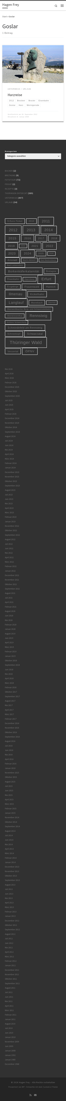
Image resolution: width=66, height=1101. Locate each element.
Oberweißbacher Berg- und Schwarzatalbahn (29, 309)
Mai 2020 (9, 620)
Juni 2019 (9, 638)
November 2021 (12, 579)
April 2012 (9, 952)
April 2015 (9, 799)
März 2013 (9, 907)
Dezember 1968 (12, 1064)
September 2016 (12, 736)
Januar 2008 (10, 1050)
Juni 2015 (9, 790)
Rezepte (9, 189)
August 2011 (10, 988)
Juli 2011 (9, 992)
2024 (27, 253)
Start (4, 16)
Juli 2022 (9, 544)
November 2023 (12, 476)
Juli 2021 (9, 597)
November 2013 (12, 871)
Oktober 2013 (11, 875)
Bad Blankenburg (48, 260)
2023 (12, 253)
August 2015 (10, 781)
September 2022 (12, 535)
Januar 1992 (10, 1055)
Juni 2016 (9, 750)
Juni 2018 (9, 669)
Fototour (10, 180)
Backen (9, 171)
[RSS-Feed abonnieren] (30, 1095)
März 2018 (9, 683)
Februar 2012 (10, 961)
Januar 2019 (10, 656)
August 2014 (10, 831)
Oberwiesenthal (14, 316)
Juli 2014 (9, 835)
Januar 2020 (10, 629)
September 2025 (12, 396)
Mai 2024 (9, 449)
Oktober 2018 (11, 660)
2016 (27, 238)
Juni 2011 (9, 997)
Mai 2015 (9, 795)
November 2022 (12, 526)
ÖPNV (29, 351)
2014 (48, 230)
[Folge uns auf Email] (35, 1095)
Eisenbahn (13, 279)
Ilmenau (15, 294)
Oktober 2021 (11, 584)
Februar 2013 (10, 911)
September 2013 (12, 880)
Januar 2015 (10, 813)
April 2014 (9, 849)
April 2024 (9, 454)
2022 (49, 246)
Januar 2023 (10, 521)
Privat (8, 184)
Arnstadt (12, 260)
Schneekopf (13, 334)
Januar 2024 (10, 467)
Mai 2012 (9, 947)
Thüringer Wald (26, 342)
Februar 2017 (10, 719)
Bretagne (10, 175)
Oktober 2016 (11, 732)
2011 (46, 221)
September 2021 (12, 588)
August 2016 (10, 741)
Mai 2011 (9, 1001)
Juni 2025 (9, 405)
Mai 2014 (9, 844)
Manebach (37, 303)
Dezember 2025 (12, 387)
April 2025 (9, 409)
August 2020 (10, 611)
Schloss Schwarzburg (16, 322)
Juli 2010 (9, 1028)
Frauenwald (32, 286)
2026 (51, 253)
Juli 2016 (9, 745)
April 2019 (9, 642)
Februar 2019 (10, 651)
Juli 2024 (9, 440)
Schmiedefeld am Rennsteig (25, 327)
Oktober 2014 (11, 822)
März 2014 (9, 853)
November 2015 (12, 772)
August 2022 (10, 539)
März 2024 (9, 458)
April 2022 (9, 557)
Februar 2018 (10, 687)
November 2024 (12, 423)
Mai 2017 (9, 705)
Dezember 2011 (12, 970)
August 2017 (10, 701)
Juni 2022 (9, 548)
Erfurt (46, 279)
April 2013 (9, 902)
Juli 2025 (9, 400)
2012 (13, 230)
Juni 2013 (9, 894)
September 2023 (12, 485)
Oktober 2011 (11, 979)
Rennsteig (38, 316)
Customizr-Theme (50, 1087)
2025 (41, 253)
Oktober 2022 (11, 530)
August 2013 (10, 884)
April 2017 (9, 710)
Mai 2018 (9, 674)
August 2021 (10, 593)
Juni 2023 (9, 499)
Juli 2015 (9, 786)
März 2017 (9, 714)
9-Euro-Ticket (14, 221)
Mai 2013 (9, 898)
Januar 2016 (10, 768)
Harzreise (15, 95)
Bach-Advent (29, 260)
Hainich (51, 286)
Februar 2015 (10, 808)
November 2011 (12, 974)
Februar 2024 (10, 463)
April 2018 (9, 678)
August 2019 (10, 633)
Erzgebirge (12, 286)
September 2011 (12, 983)
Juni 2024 (9, 445)
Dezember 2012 (12, 920)
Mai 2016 (9, 754)
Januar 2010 (10, 1037)
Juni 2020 (9, 615)
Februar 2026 (10, 382)
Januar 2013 (10, 916)
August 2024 (10, 436)
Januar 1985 (10, 1059)
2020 (23, 246)
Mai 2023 (9, 503)
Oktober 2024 (11, 427)
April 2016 (9, 759)
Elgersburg (29, 279)
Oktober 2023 (11, 481)
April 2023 (9, 508)
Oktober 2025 (11, 391)
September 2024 (12, 432)
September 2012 (12, 929)
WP (23, 1087)
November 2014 (12, 817)
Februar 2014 (10, 858)
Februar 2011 (10, 1014)
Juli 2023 (9, 494)
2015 (12, 238)
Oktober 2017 (11, 692)
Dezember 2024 (12, 418)
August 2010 (10, 1023)
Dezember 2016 (12, 723)
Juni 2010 (9, 1033)
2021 (34, 245)
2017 (41, 238)
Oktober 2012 (11, 925)
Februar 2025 (10, 414)
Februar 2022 (10, 566)
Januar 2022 (10, 571)
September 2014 (12, 826)
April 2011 (9, 1006)
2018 (54, 238)
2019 (11, 245)
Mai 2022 (9, 553)
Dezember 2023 (12, 472)
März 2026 (9, 378)
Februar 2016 (10, 763)
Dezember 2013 (12, 866)
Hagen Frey (24, 1082)
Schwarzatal (35, 333)
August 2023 (10, 490)
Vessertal (13, 351)
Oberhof (51, 303)
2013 (31, 230)
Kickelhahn (37, 294)
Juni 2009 (9, 1046)
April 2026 (9, 373)
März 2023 (9, 512)
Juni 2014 (9, 840)
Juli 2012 (9, 938)
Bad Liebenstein (15, 265)
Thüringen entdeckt (16, 193)
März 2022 (9, 562)
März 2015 (9, 804)
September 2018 (12, 665)
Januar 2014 (10, 862)
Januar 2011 (10, 1019)
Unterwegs (11, 198)
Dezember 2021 (12, 575)
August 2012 (10, 934)
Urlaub (9, 202)
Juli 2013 (9, 889)
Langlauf (16, 303)
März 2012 (9, 956)
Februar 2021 (10, 606)
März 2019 (9, 647)
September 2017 (12, 696)
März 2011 (9, 1010)
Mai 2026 (9, 369)
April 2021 (9, 602)
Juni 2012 (9, 943)
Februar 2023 (10, 517)
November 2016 (12, 727)
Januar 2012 (10, 965)
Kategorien (11, 151)
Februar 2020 (10, 624)
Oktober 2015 (11, 777)
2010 (31, 221)
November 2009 (12, 1041)
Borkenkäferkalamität (23, 271)
